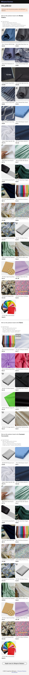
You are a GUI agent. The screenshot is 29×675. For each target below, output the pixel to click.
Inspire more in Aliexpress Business (14, 663)
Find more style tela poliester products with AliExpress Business (13, 10)
